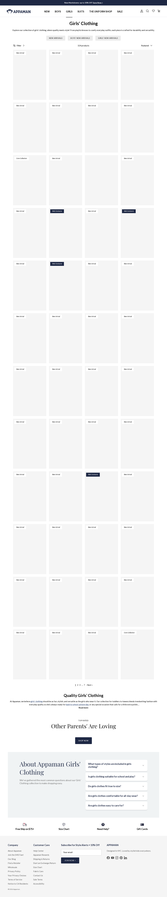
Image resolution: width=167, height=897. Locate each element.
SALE (120, 11)
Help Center (38, 851)
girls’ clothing (37, 701)
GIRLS (69, 11)
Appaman (16, 889)
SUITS (80, 11)
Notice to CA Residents (18, 884)
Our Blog (12, 859)
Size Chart (37, 867)
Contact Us (38, 875)
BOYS (58, 11)
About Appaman (15, 851)
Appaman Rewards (41, 855)
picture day (84, 704)
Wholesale (12, 867)
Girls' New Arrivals (108, 38)
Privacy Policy (14, 871)
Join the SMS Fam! (16, 855)
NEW (47, 11)
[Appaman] (19, 11)
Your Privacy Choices (17, 875)
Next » (90, 685)
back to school (72, 704)
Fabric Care (38, 871)
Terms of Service (15, 879)
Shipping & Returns (41, 859)
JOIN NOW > (70, 860)
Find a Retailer (14, 863)
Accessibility (38, 884)
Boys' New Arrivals (80, 38)
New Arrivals (55, 38)
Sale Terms (38, 879)
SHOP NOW (83, 741)
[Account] (141, 11)
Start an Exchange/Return (44, 863)
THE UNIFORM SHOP (100, 11)
